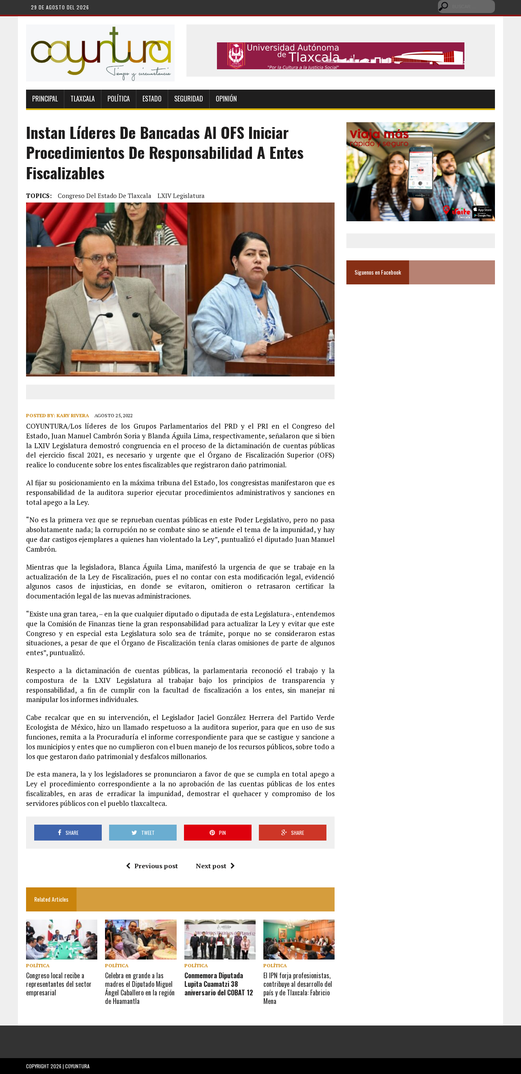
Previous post (156, 865)
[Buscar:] (466, 5)
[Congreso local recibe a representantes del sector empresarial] (61, 953)
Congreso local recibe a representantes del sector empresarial (59, 984)
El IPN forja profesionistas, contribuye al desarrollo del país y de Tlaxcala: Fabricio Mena (297, 988)
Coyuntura (77, 1066)
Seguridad (188, 98)
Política (118, 98)
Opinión (226, 98)
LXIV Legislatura (181, 195)
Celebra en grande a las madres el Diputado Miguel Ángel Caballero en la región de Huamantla (140, 988)
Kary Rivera (73, 415)
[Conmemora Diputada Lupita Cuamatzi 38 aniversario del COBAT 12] (220, 953)
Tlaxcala (82, 98)
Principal (45, 98)
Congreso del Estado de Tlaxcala (104, 195)
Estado (152, 98)
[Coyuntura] (100, 52)
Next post (211, 865)
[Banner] (340, 63)
